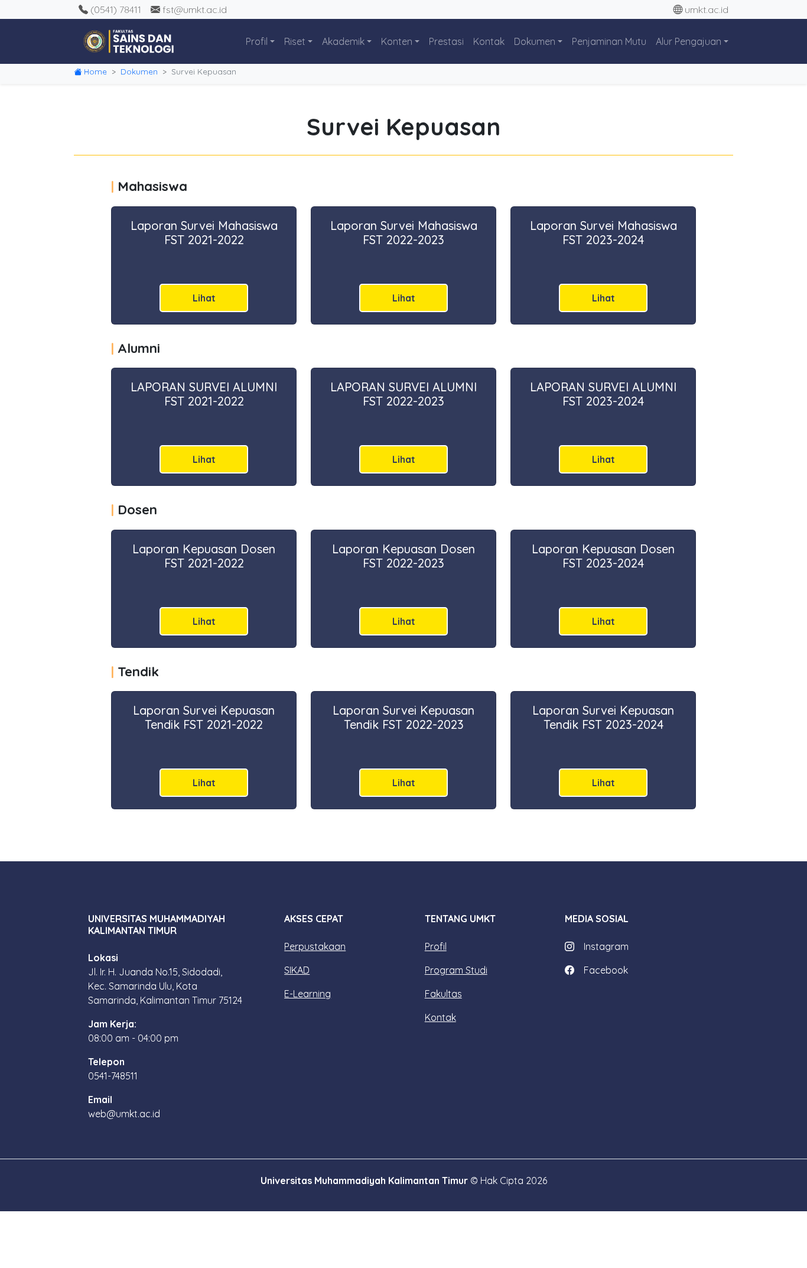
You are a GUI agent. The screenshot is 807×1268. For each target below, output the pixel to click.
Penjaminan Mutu (609, 41)
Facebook (606, 970)
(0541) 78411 (115, 9)
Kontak (489, 41)
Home (95, 71)
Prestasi (446, 41)
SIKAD (297, 970)
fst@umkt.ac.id (194, 9)
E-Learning (307, 994)
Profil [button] (257, 41)
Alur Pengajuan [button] (688, 41)
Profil (436, 946)
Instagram (606, 946)
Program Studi (456, 970)
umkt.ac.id (706, 9)
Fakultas (443, 994)
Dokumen (139, 71)
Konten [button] (396, 41)
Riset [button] (294, 41)
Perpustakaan (315, 946)
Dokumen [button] (534, 41)
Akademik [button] (343, 41)
